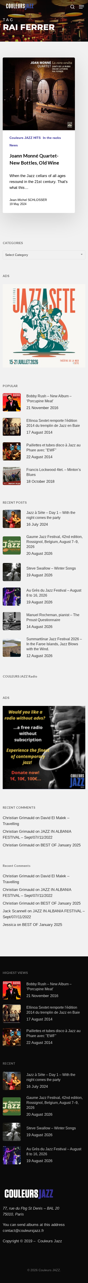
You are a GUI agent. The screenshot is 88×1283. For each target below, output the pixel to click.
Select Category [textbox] (16, 255)
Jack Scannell (14, 911)
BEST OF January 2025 (61, 845)
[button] (81, 7)
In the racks (52, 138)
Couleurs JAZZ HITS (25, 138)
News (13, 145)
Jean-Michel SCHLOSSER (28, 200)
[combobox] (44, 254)
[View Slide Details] (44, 326)
